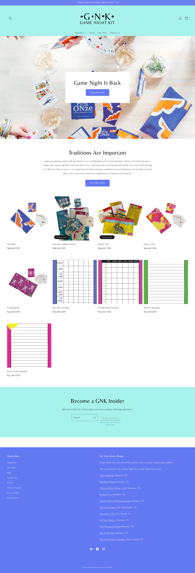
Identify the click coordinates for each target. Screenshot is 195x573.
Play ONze (11, 244)
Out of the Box (107, 533)
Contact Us (12, 478)
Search (10, 483)
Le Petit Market (107, 520)
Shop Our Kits (97, 92)
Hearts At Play (149, 244)
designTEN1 (106, 494)
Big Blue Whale (108, 481)
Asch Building (106, 475)
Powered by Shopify (106, 567)
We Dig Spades (13, 308)
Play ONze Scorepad (61, 308)
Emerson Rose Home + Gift (113, 488)
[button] (10, 18)
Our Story (11, 467)
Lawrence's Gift (107, 513)
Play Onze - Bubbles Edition (64, 244)
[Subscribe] (94, 417)
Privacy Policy (105, 422)
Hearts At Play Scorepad (17, 371)
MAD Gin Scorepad (152, 308)
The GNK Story (97, 183)
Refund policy (13, 498)
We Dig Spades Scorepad (108, 308)
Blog (9, 473)
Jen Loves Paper (108, 507)
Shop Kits (11, 462)
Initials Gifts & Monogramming (115, 501)
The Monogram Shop (110, 526)
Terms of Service (14, 488)
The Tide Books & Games (112, 539)
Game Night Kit (93, 567)
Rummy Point (103, 244)
